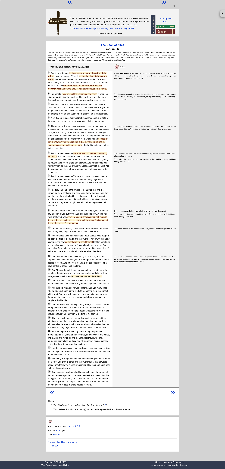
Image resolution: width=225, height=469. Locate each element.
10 (67, 430)
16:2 (58, 430)
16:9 (55, 435)
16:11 (134, 25)
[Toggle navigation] (174, 6)
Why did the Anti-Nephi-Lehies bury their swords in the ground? (105, 28)
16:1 (69, 426)
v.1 (105, 405)
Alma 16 (54, 446)
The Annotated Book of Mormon (62, 442)
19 (59, 435)
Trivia (72, 28)
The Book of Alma (112, 44)
